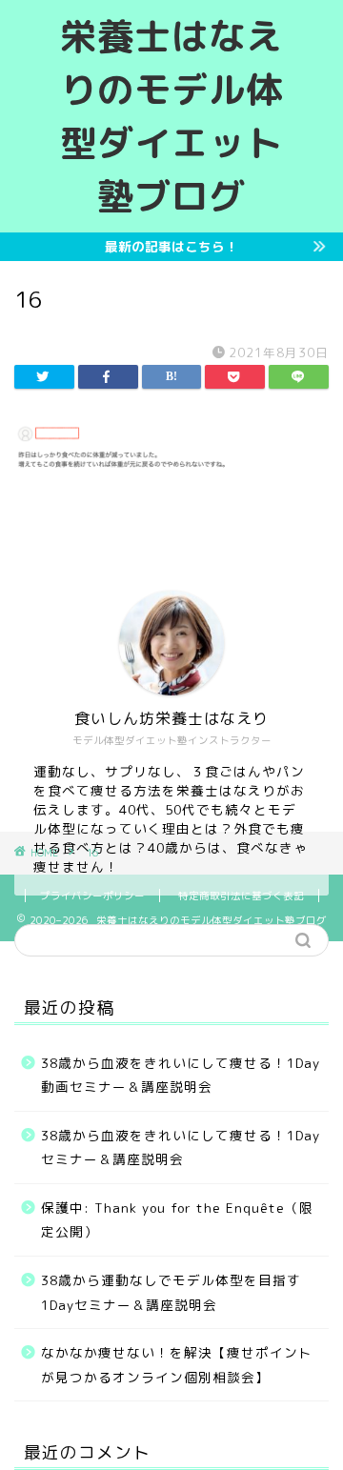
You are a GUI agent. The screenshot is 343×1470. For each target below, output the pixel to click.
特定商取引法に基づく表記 (241, 895)
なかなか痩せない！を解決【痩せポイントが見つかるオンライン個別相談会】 (177, 1364)
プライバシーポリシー (92, 895)
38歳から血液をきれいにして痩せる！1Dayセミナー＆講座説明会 (180, 1147)
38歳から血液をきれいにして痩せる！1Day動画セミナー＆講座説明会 (180, 1075)
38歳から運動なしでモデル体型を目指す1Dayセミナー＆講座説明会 (171, 1292)
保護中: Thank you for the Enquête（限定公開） (177, 1219)
